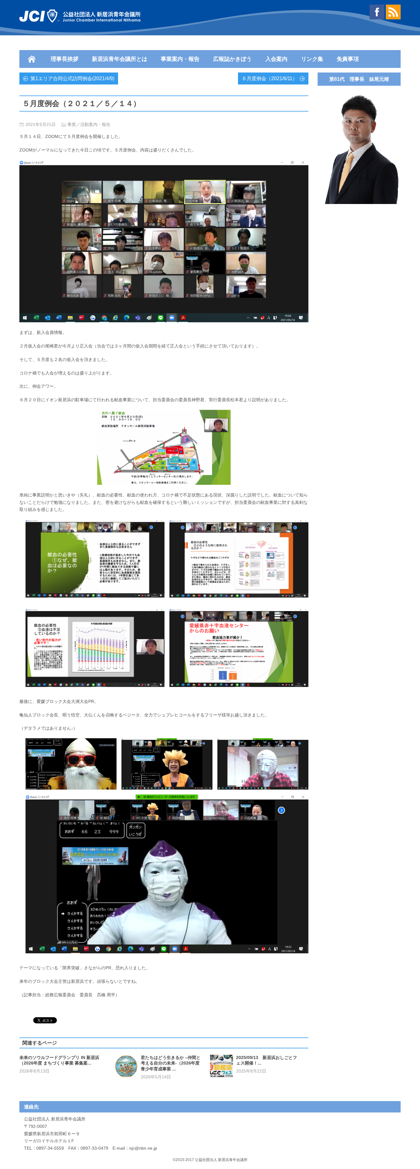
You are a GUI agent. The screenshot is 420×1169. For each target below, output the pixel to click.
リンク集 (312, 59)
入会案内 (276, 59)
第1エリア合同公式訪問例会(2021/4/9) (72, 78)
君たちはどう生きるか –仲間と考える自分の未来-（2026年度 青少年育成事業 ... (170, 1063)
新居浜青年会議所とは (119, 59)
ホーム (31, 59)
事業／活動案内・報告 (88, 124)
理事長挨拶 (64, 59)
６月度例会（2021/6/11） (269, 78)
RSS (393, 12)
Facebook (377, 12)
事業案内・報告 (180, 59)
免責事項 (348, 59)
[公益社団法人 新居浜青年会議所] (80, 16)
